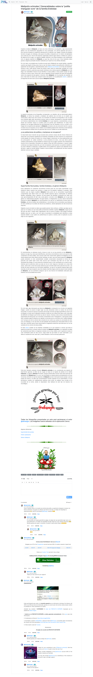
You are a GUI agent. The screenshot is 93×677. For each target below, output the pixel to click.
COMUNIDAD (38, 620)
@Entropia (53, 620)
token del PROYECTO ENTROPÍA (54, 609)
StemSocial (69, 11)
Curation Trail (45, 552)
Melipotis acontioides (53, 66)
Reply (69, 497)
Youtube (38, 624)
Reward (69, 502)
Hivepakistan (40, 544)
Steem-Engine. (32, 610)
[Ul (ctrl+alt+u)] (33, 482)
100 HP (33, 547)
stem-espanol (40, 474)
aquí (66, 614)
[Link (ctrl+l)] (36, 482)
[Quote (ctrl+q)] (29, 482)
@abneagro (27, 11)
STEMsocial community (61, 647)
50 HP (26, 547)
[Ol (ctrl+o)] (31, 482)
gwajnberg (51, 565)
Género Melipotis (25, 437)
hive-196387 (23, 474)
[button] (90, 2)
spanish (29, 474)
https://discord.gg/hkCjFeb (43, 618)
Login (82, 2)
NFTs (17, 2)
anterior (65, 76)
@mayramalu (27, 505)
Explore (13, 2)
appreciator (52, 474)
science (34, 474)
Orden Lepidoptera (26, 434)
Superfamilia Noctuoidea (27, 432)
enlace (27, 327)
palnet (57, 474)
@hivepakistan (27, 537)
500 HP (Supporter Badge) (53, 547)
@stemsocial (27, 644)
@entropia (26, 580)
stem (62, 474)
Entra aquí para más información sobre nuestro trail (52, 622)
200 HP (39, 547)
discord (46, 649)
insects (46, 474)
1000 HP (68, 547)
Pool (26, 2)
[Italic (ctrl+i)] (24, 482)
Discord (58, 541)
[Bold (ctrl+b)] (22, 482)
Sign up (86, 2)
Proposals (21, 2)
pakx (47, 555)
